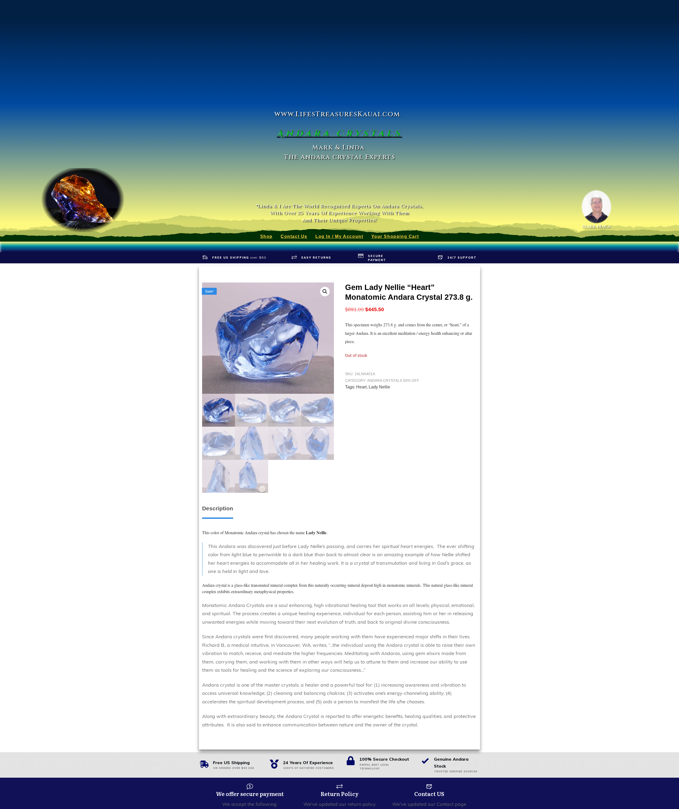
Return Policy (340, 794)
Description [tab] (217, 508)
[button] (325, 291)
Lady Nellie (379, 387)
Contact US (429, 794)
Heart (361, 387)
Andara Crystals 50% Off (393, 380)
